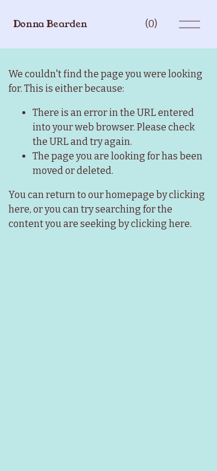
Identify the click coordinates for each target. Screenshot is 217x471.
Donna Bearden (50, 24)
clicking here (160, 223)
